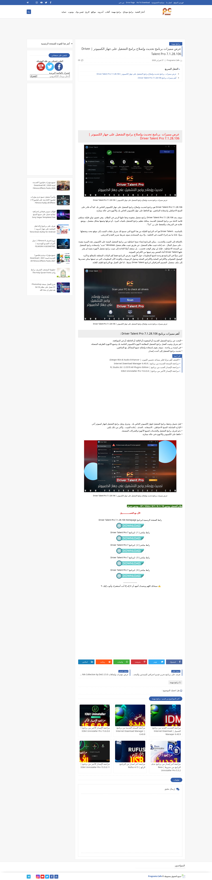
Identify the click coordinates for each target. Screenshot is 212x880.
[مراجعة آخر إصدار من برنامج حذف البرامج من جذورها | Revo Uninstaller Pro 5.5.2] (166, 751)
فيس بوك (79, 12)
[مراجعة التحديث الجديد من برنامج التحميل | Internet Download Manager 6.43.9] (166, 715)
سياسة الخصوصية (158, 2)
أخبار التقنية (140, 12)
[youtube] (41, 2)
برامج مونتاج (128, 12)
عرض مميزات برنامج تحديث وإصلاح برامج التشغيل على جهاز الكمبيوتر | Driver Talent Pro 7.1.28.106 (136, 74)
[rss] (32, 2)
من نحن (121, 2)
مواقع (93, 12)
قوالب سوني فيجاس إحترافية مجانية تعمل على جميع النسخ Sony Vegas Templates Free (43, 214)
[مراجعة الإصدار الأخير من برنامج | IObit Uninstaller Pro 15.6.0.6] (95, 715)
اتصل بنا (169, 2)
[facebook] (51, 2)
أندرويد (100, 12)
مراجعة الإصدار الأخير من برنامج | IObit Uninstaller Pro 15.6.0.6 (150, 371)
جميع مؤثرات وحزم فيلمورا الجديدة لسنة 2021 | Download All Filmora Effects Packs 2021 (42, 258)
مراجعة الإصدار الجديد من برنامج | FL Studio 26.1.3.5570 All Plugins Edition (144, 367)
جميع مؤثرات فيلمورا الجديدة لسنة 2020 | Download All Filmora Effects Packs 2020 (44, 185)
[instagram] (37, 2)
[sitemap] (56, 877)
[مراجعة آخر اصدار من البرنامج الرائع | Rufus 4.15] (130, 751)
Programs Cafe (155, 876)
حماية (64, 12)
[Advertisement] (130, 104)
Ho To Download (143, 2)
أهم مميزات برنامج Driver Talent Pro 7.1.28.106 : (156, 77)
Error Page (130, 2)
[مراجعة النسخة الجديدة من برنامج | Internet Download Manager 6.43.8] (130, 715)
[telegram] (28, 2)
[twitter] (46, 2)
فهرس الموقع (179, 2)
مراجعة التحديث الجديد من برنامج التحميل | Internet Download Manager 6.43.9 (166, 731)
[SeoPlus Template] (183, 876)
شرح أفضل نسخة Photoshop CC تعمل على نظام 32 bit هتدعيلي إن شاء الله (43, 287)
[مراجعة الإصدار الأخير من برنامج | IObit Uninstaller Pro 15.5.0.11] (95, 751)
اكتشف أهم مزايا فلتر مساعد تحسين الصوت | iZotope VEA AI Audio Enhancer (144, 359)
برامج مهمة (116, 12)
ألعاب (107, 12)
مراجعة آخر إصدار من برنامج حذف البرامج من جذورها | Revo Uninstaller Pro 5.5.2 (166, 767)
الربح (87, 12)
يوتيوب (71, 12)
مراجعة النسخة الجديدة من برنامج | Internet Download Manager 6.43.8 (146, 363)
